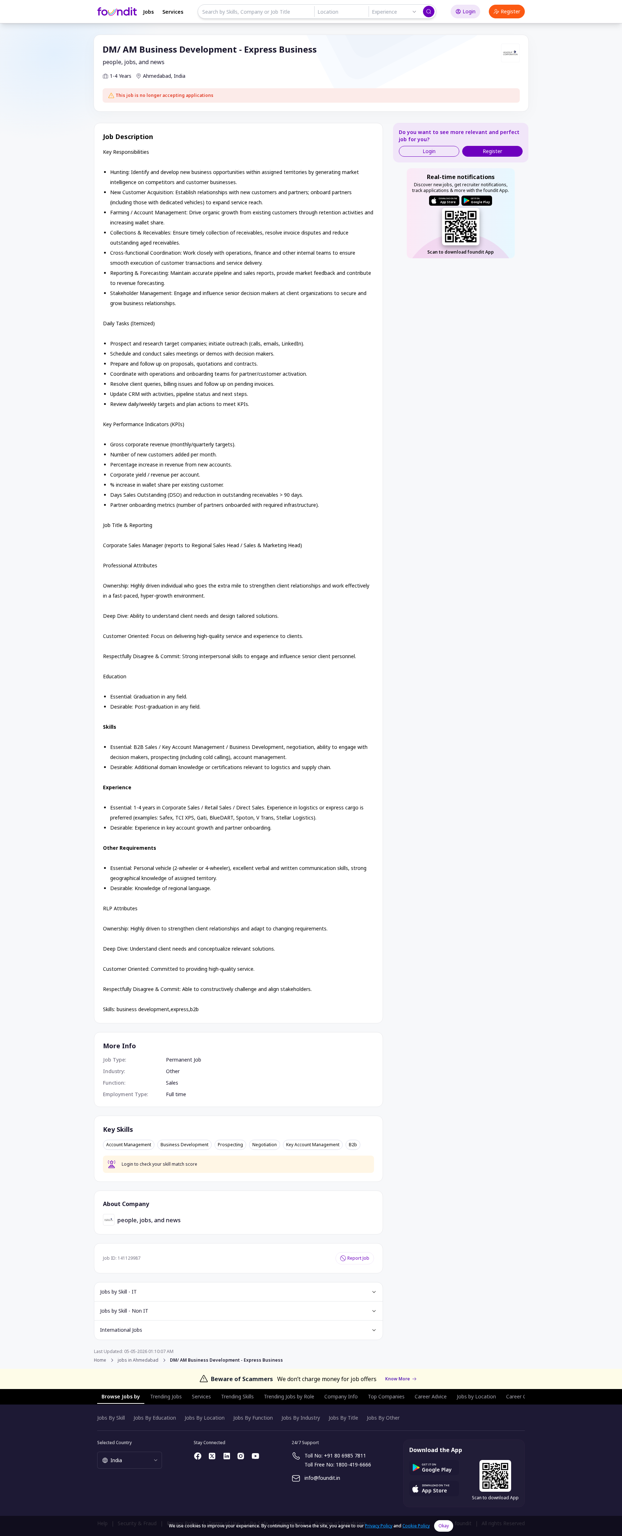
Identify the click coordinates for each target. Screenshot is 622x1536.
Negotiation (264, 1145)
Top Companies (386, 1396)
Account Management (128, 1145)
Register (510, 11)
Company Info (341, 1396)
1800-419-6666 (353, 1464)
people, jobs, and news (133, 62)
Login (469, 11)
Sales (172, 1082)
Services (172, 11)
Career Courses (524, 1396)
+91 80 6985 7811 (345, 1455)
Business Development (184, 1145)
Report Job (358, 1258)
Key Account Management (312, 1145)
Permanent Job (183, 1059)
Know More (397, 1379)
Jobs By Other (383, 1417)
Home (100, 1360)
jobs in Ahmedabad (138, 1360)
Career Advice (431, 1396)
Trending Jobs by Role (289, 1396)
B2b (353, 1145)
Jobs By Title (343, 1417)
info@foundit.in (322, 1477)
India (179, 75)
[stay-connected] (198, 1456)
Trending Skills (237, 1396)
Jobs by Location (476, 1396)
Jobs (148, 11)
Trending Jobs (166, 1396)
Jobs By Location (205, 1417)
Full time (176, 1094)
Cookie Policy (416, 1526)
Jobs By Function (253, 1417)
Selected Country (114, 1442)
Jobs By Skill (111, 1417)
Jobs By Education (155, 1417)
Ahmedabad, (157, 75)
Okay (443, 1526)
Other (173, 1071)
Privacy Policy (378, 1526)
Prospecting (230, 1145)
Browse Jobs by (121, 1396)
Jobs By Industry (300, 1417)
